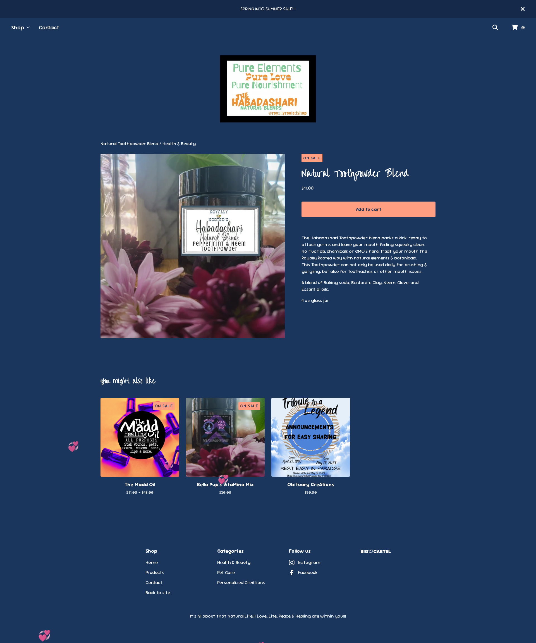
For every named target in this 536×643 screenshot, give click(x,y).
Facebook (307, 572)
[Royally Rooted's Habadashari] (268, 88)
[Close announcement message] (522, 8)
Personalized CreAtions (241, 582)
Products (154, 572)
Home (151, 562)
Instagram (309, 562)
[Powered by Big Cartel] (376, 551)
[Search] (495, 27)
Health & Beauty (179, 143)
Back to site (157, 592)
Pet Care (226, 572)
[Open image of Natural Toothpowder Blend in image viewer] (192, 246)
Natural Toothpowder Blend (129, 143)
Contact (49, 27)
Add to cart (368, 209)
